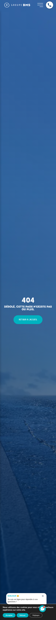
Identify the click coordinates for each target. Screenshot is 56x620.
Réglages (35, 615)
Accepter (9, 615)
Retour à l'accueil (28, 319)
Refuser (23, 615)
